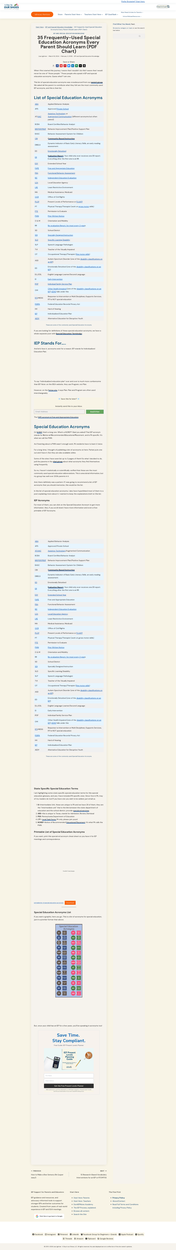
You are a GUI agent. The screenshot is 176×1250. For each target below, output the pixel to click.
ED (36, 582)
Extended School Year (57, 595)
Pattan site (52, 390)
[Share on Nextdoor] (76, 65)
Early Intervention (55, 279)
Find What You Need (121, 24)
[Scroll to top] (171, 1226)
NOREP (39, 432)
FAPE (37, 168)
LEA (36, 182)
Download (70, 903)
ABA (36, 104)
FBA (36, 173)
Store (60, 14)
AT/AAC (38, 551)
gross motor (84, 206)
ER (36, 157)
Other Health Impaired (57, 289)
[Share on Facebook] (57, 65)
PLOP (37, 202)
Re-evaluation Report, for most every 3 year (66, 225)
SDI (36, 235)
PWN (37, 216)
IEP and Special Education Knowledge (58, 27)
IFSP (36, 284)
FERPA (37, 304)
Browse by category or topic (122, 28)
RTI (36, 298)
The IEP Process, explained (85, 1207)
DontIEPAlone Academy (83, 1204)
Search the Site (80, 1214)
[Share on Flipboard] (61, 65)
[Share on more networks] (84, 65)
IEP (36, 313)
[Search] (139, 36)
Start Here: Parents (82, 1198)
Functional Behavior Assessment (61, 173)
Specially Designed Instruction (60, 235)
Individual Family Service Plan (60, 284)
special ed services (81, 810)
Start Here (40, 27)
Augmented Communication (60, 116)
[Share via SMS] (68, 65)
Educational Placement (75, 822)
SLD (36, 240)
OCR (37, 197)
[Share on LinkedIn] (72, 65)
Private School (63, 109)
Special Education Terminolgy (69, 333)
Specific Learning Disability (59, 240)
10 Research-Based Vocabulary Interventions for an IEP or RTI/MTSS (92, 1174)
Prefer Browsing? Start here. (133, 1)
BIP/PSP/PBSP (40, 129)
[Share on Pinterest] (65, 65)
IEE (36, 178)
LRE (36, 187)
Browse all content (81, 1211)
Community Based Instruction (61, 138)
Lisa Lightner (43, 56)
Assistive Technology (57, 113)
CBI (36, 138)
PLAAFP (79, 202)
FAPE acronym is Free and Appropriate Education (58, 417)
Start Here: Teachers (82, 1201)
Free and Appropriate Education (61, 168)
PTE (36, 211)
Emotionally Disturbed (57, 151)
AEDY (37, 318)
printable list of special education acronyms (48, 903)
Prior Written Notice (56, 216)
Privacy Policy (118, 1198)
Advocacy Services (42, 14)
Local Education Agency (58, 614)
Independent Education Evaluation (62, 178)
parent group (97, 82)
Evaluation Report (55, 156)
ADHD (53, 291)
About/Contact (118, 1201)
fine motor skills (82, 254)
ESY (36, 163)
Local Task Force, (49, 819)
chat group (58, 461)
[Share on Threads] (80, 65)
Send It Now (94, 412)
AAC (39, 116)
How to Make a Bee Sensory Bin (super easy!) (47, 1174)
